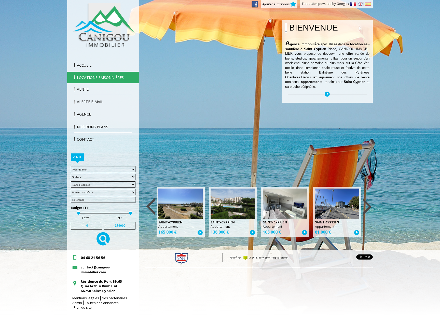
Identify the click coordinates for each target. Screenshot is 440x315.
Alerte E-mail (90, 101)
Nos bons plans (92, 126)
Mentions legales (85, 298)
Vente (83, 89)
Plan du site (83, 307)
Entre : (86, 218)
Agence (84, 114)
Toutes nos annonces (102, 302)
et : (119, 218)
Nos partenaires (114, 298)
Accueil (84, 65)
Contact (85, 139)
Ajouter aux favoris (276, 4)
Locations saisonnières (100, 77)
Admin (77, 302)
